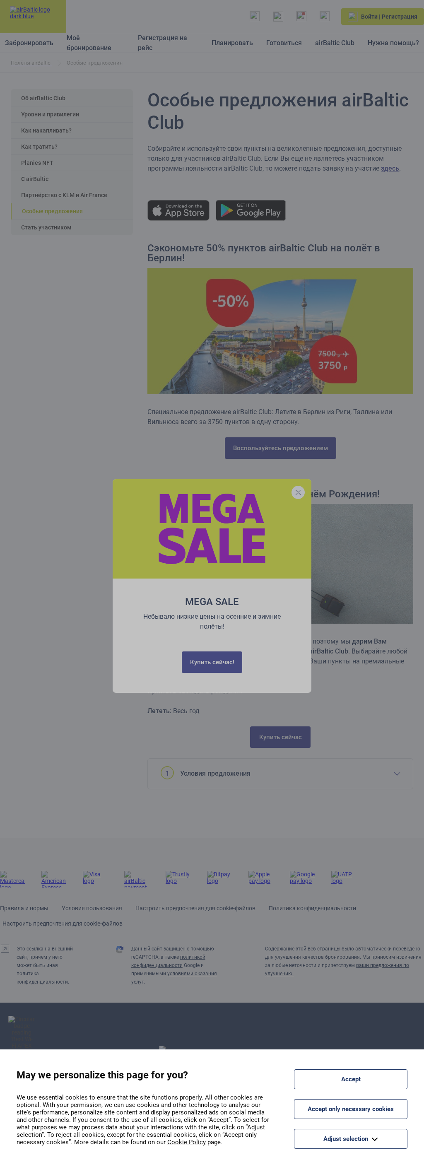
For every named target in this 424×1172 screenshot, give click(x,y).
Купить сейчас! (212, 662)
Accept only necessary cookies (351, 1109)
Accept (351, 1079)
